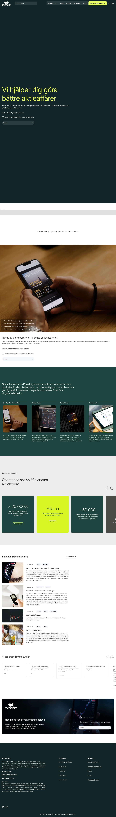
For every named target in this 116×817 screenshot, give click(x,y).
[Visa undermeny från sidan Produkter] (55, 3)
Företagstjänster (93, 780)
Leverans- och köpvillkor (94, 766)
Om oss (90, 775)
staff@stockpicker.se (9, 774)
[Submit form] (32, 123)
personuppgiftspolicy (29, 117)
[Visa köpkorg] (113, 3)
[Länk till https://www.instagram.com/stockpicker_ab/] (7, 807)
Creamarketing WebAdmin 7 (68, 814)
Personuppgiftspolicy (93, 762)
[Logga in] (109, 3)
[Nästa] (112, 488)
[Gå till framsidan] (6, 3)
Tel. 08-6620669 (8, 778)
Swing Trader (62, 766)
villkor (20, 117)
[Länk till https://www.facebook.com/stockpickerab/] (3, 807)
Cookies (90, 771)
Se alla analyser (71, 556)
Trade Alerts (62, 775)
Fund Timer (62, 771)
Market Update (63, 780)
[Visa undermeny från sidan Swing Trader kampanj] (105, 3)
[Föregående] (107, 488)
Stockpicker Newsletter (65, 762)
